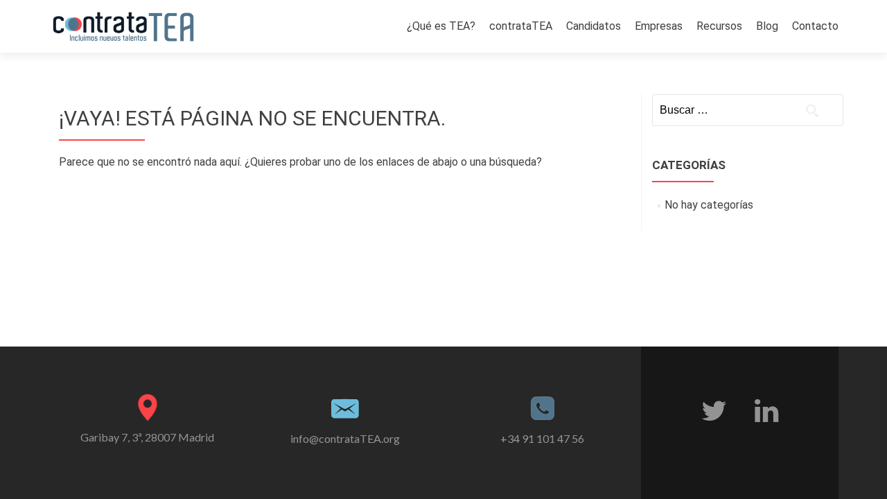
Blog (767, 26)
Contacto (815, 26)
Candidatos (593, 26)
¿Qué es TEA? (441, 26)
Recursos (719, 26)
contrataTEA (520, 26)
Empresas (659, 26)
